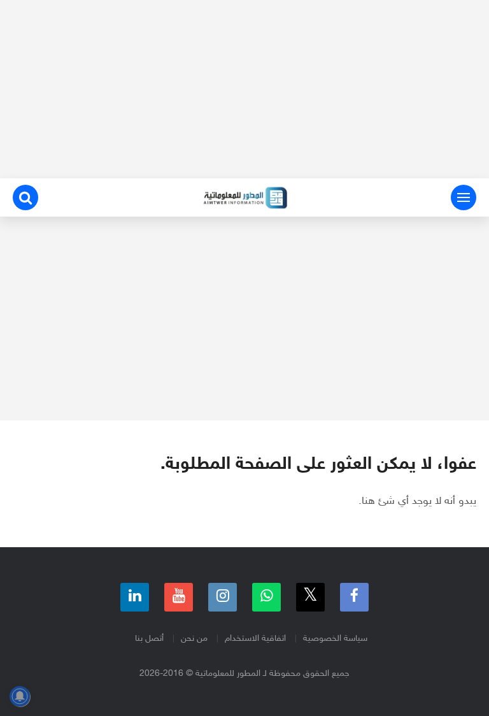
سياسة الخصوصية (335, 638)
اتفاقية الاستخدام (255, 638)
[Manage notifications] (20, 696)
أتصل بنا (149, 638)
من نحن (194, 638)
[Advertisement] (244, 89)
